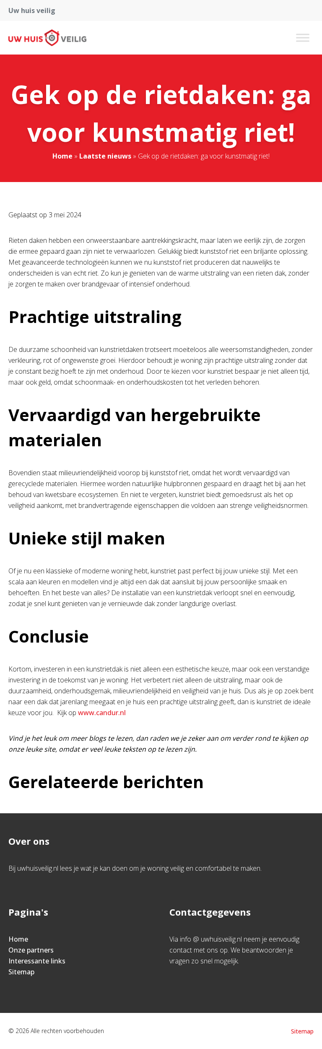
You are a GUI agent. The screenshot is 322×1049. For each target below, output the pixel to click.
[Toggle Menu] (302, 38)
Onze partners (31, 950)
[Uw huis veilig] (47, 37)
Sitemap (21, 971)
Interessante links (36, 961)
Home (62, 156)
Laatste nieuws (105, 156)
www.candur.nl (102, 712)
